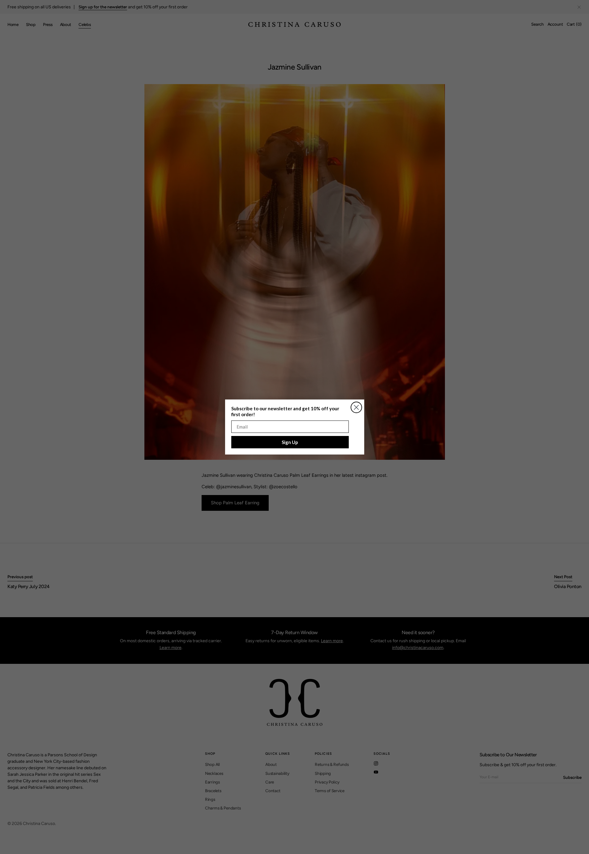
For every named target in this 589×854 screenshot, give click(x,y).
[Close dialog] (356, 407)
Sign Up (290, 442)
